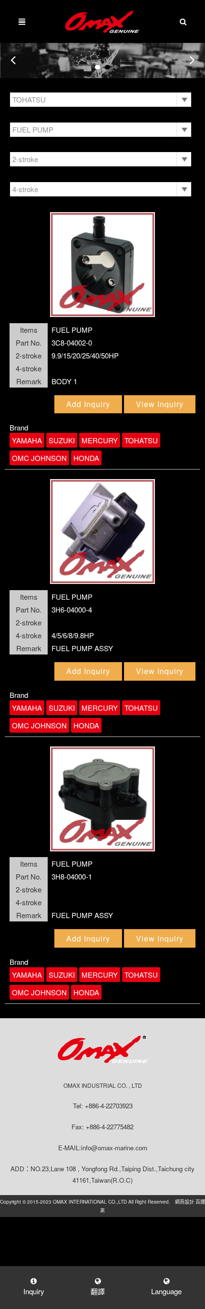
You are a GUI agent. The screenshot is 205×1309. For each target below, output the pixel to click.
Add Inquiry (88, 404)
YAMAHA (27, 440)
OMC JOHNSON (39, 458)
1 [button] (97, 67)
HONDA (86, 458)
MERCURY (100, 440)
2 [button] (107, 67)
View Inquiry (160, 404)
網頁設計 (184, 1201)
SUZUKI (62, 440)
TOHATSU (141, 440)
